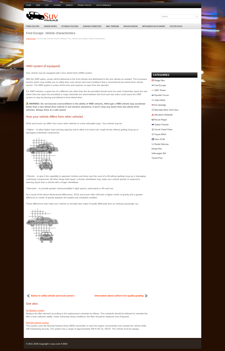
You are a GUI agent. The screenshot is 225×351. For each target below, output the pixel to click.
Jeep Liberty (159, 100)
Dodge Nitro (50, 26)
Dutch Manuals (103, 5)
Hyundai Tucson (69, 26)
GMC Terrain (112, 26)
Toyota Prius (157, 158)
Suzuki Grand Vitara (163, 129)
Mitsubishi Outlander (153, 26)
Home (28, 5)
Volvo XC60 (159, 139)
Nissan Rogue (131, 26)
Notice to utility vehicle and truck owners (53, 295)
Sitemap (57, 5)
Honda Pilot (157, 149)
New (38, 5)
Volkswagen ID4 (159, 153)
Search (69, 5)
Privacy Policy (84, 5)
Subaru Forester (92, 26)
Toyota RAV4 (176, 26)
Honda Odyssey (161, 144)
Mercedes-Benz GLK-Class (166, 110)
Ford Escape (32, 26)
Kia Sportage (160, 105)
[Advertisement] (87, 51)
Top (47, 5)
